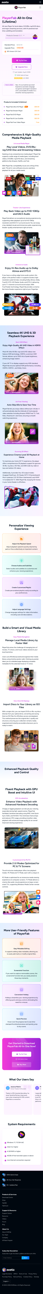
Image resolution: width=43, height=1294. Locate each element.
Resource (5, 1216)
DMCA (15, 1274)
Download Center (7, 1197)
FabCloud (5, 1206)
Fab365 (4, 1203)
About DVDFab (6, 1232)
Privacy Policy (33, 1274)
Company (5, 1237)
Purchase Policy (7, 1277)
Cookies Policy (27, 1277)
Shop (3, 1200)
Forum (4, 1222)
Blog (3, 1224)
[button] (21, 60)
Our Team (5, 1235)
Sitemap (36, 1277)
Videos (4, 1219)
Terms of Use (23, 1274)
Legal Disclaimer (7, 1274)
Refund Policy (17, 1277)
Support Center (7, 1213)
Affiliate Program (7, 1240)
